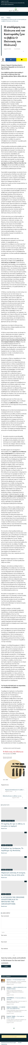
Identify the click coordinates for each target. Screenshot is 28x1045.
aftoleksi (6, 785)
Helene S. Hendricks (12, 1007)
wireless (9, 987)
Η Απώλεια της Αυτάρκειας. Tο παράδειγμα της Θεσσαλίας (12, 849)
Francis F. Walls (11, 1016)
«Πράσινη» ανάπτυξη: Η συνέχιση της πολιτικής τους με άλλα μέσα (13, 874)
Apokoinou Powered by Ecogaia (8, 1042)
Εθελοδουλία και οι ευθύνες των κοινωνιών (14, 796)
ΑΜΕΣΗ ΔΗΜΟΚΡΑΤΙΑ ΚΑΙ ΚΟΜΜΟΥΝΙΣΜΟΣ (16, 988)
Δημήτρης (9, 979)
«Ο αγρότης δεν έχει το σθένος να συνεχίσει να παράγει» (13, 825)
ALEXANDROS (10, 998)
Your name (4, 935)
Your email (4, 942)
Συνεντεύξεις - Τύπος (10, 820)
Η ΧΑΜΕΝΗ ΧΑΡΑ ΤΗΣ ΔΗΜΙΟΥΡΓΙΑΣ (16, 1007)
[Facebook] (10, 59)
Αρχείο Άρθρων (9, 845)
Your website (4, 948)
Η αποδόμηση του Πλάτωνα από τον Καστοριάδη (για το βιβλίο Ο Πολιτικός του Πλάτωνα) (13, 20)
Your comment (5, 916)
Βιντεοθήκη (8, 894)
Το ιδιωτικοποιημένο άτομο (19, 979)
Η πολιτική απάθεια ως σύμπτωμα (16, 998)
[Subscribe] (21, 59)
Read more (4, 828)
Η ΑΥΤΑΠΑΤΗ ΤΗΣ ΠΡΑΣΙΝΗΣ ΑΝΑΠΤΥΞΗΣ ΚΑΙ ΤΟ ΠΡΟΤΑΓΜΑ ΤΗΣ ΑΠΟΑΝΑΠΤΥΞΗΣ (12, 900)
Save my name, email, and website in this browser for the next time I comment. (13, 960)
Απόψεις (8, 17)
